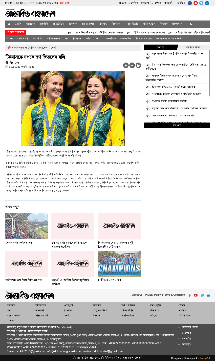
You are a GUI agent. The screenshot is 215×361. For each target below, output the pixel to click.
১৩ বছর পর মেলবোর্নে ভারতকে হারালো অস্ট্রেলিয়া (69, 245)
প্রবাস (9, 310)
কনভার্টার (169, 3)
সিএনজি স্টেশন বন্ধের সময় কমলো (169, 101)
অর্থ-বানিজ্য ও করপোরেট (168, 38)
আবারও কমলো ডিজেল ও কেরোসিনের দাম (173, 115)
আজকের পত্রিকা (190, 327)
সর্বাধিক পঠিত (193, 47)
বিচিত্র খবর (184, 315)
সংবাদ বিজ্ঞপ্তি (131, 24)
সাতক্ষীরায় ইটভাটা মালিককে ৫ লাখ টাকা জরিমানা (176, 94)
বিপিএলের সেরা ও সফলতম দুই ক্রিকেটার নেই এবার (115, 245)
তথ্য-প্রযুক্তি (155, 305)
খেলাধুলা (73, 24)
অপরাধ (10, 320)
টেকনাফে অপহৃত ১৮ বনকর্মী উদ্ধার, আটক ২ (173, 87)
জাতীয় (18, 24)
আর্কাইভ (181, 3)
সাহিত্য (153, 315)
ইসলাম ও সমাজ (144, 38)
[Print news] (138, 65)
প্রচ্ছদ (10, 38)
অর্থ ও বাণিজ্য (88, 24)
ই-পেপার (156, 3)
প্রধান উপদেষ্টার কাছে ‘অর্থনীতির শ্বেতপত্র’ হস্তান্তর (93, 32)
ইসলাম (103, 24)
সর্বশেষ (160, 47)
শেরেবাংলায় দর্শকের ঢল (19, 242)
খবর (98, 38)
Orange (205, 358)
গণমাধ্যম (154, 310)
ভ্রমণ (66, 315)
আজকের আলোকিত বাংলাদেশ (134, 3)
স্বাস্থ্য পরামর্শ (41, 315)
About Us (137, 294)
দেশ (66, 38)
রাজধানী (39, 310)
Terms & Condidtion (174, 294)
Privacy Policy (153, 294)
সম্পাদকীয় (125, 38)
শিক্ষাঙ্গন (164, 24)
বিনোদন (116, 24)
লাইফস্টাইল (149, 24)
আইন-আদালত (100, 310)
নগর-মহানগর (53, 38)
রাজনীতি (44, 24)
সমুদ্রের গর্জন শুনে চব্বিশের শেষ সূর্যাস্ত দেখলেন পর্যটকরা (179, 108)
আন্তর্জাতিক (58, 24)
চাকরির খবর (127, 315)
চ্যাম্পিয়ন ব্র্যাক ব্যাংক (109, 280)
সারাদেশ (30, 24)
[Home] (9, 24)
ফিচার (182, 305)
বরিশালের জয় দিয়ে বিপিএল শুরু (24, 280)
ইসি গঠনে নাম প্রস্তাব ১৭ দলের (143, 32)
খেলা (88, 38)
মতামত (182, 310)
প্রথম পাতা (22, 38)
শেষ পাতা (37, 38)
